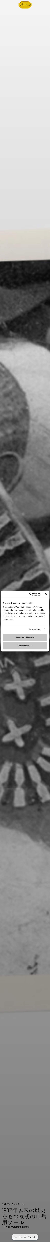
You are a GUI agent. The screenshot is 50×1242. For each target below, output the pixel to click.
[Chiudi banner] (46, 594)
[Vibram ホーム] (25, 5)
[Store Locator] (25, 1236)
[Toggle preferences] (33, 1236)
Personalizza (23, 646)
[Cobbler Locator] (29, 1236)
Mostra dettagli (35, 629)
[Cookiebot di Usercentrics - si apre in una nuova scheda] (30, 594)
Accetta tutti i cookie (25, 637)
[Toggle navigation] (16, 1236)
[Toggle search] (20, 1236)
